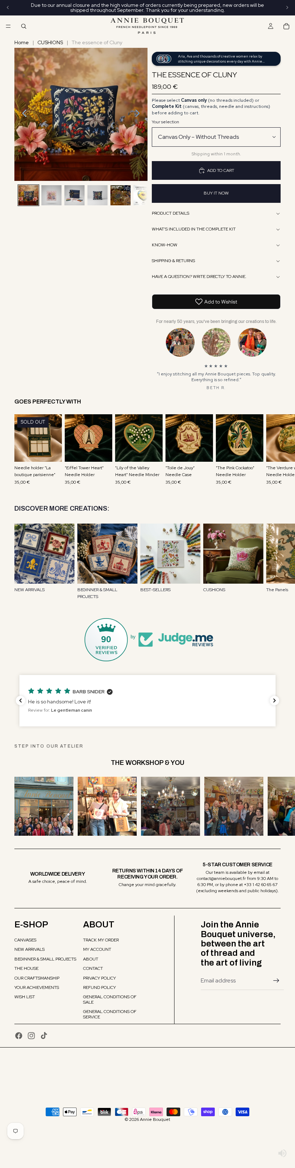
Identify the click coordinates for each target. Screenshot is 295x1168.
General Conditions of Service (109, 1014)
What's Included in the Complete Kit (194, 229)
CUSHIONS (50, 42)
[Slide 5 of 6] (120, 195)
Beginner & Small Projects (45, 959)
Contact (93, 968)
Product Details (170, 213)
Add (107, 450)
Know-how (164, 245)
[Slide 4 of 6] (97, 195)
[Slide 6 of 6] (143, 195)
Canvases (25, 940)
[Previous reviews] (20, 700)
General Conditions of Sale (109, 999)
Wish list (24, 997)
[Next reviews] (274, 700)
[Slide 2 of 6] (51, 195)
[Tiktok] (44, 1035)
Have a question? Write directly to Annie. (199, 276)
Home (21, 42)
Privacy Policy (99, 978)
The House (26, 968)
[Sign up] (276, 980)
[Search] (24, 26)
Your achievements (36, 987)
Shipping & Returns (173, 261)
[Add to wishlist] (53, 423)
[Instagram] (31, 1035)
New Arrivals (29, 949)
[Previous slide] (22, 114)
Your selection (165, 122)
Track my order (101, 940)
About (90, 959)
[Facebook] (18, 1035)
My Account (97, 949)
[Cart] (286, 26)
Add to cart (220, 170)
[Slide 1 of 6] (28, 195)
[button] (147, 700)
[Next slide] (139, 114)
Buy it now (216, 193)
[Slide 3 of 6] (74, 195)
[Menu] (8, 26)
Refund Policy (99, 987)
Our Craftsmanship (36, 978)
